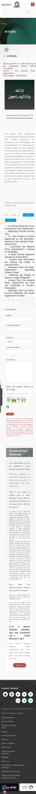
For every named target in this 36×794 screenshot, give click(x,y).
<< (23, 304)
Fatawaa (5, 739)
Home (4, 24)
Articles (4, 732)
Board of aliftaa (7, 721)
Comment (10, 360)
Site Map (5, 757)
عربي (28, 11)
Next (10, 220)
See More (19, 665)
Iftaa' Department (8, 718)
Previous (28, 215)
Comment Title (12, 347)
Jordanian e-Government (11, 771)
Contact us (6, 761)
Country (9, 337)
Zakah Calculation (8, 743)
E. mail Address (13, 325)
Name (8, 315)
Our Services (6, 747)
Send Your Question (9, 736)
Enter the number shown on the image (19, 388)
